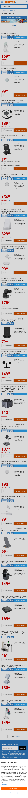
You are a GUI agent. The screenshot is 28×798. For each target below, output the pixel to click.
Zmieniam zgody (14, 793)
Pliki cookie (4, 784)
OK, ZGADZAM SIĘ (13, 788)
